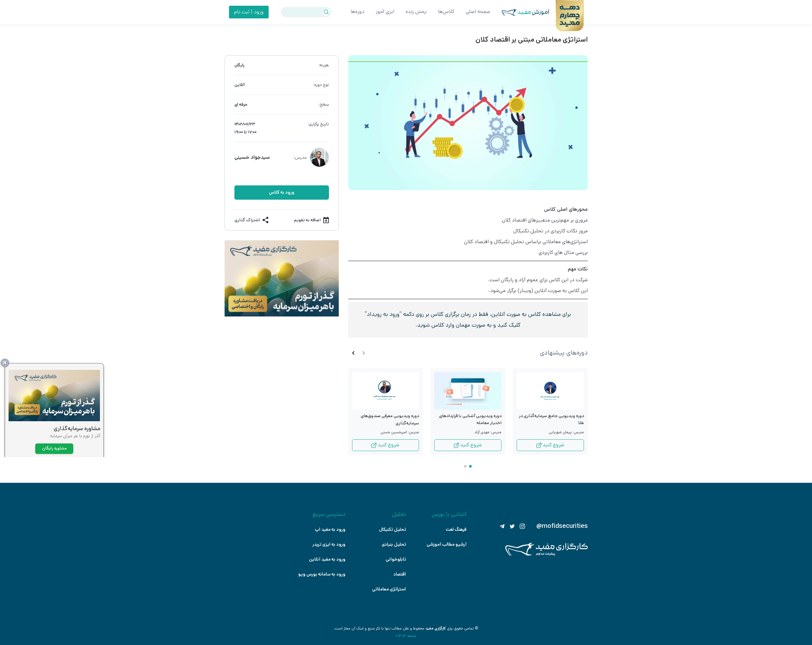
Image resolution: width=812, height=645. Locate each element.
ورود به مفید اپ (330, 529)
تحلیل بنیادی (394, 544)
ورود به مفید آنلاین (327, 559)
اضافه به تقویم (307, 220)
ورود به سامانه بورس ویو (321, 574)
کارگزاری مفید (435, 628)
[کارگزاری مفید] (546, 554)
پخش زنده (416, 11)
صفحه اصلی (478, 11)
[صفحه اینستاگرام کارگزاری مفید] (522, 526)
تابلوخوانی (396, 559)
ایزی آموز (385, 11)
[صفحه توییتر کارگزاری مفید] (512, 526)
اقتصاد (399, 574)
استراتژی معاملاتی (389, 589)
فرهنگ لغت (456, 529)
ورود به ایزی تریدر (328, 544)
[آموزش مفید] (519, 12)
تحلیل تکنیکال (392, 529)
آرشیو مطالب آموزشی (447, 544)
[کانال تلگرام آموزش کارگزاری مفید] (502, 526)
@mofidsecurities (562, 526)
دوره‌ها (357, 11)
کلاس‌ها (446, 11)
